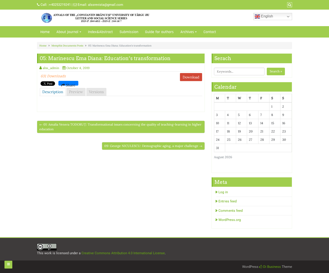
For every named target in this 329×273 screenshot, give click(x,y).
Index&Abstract (100, 31)
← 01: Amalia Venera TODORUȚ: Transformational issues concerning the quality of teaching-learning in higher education (120, 126)
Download (191, 77)
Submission (129, 31)
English (266, 16)
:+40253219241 (59, 5)
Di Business (271, 267)
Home (45, 31)
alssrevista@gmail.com (105, 5)
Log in (223, 192)
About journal (67, 31)
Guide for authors (159, 31)
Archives (187, 31)
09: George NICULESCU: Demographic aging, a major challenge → (153, 146)
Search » (276, 71)
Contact (209, 31)
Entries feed (227, 201)
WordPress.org (229, 220)
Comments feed (230, 211)
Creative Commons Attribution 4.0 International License (123, 253)
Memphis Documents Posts (67, 45)
